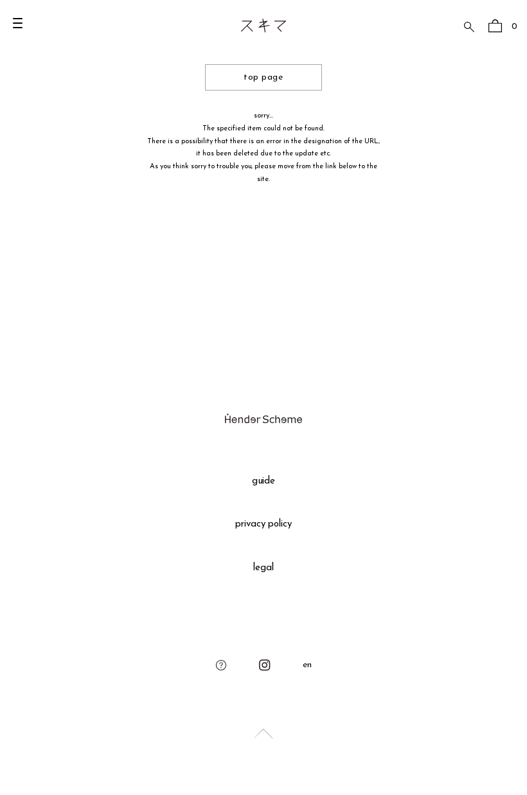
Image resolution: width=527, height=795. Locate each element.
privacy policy (263, 524)
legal (263, 568)
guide (264, 481)
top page (263, 77)
